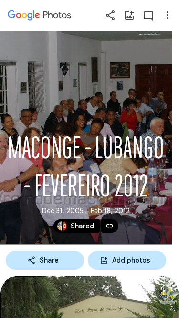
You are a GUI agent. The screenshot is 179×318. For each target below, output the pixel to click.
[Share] (110, 15)
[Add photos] (129, 15)
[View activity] (148, 15)
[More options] (167, 15)
